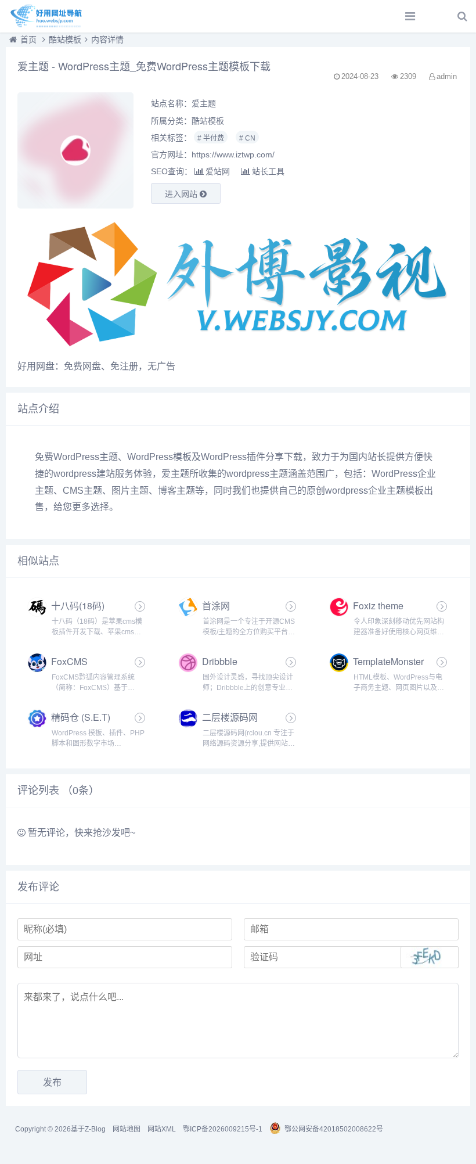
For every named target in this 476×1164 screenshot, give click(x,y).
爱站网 (217, 171)
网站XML (161, 1129)
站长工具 (268, 171)
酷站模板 (65, 39)
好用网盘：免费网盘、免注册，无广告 (96, 366)
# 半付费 (210, 138)
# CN (247, 138)
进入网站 (182, 194)
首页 (28, 39)
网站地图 (126, 1129)
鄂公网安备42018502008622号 (333, 1129)
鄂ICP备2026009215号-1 (222, 1129)
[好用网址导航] (49, 16)
